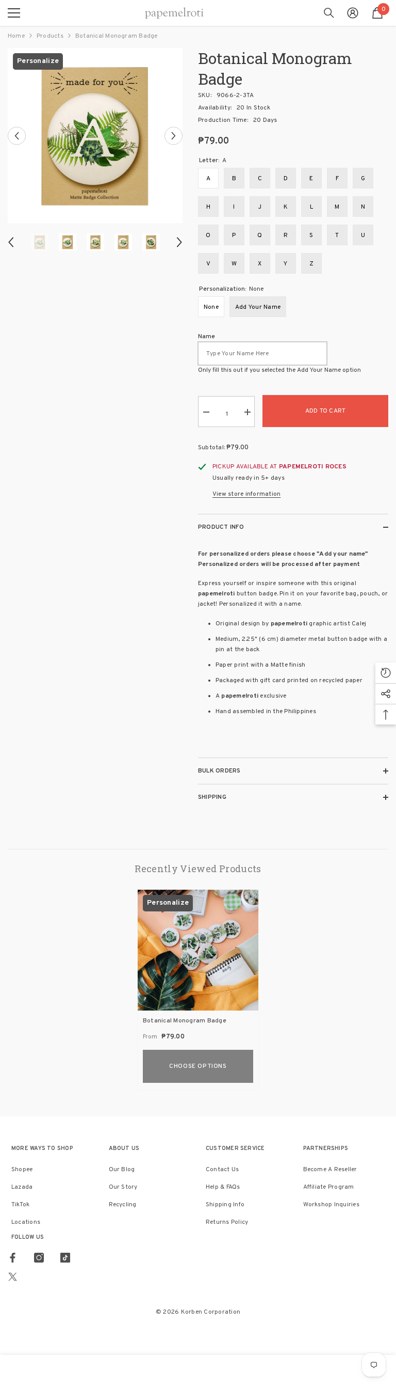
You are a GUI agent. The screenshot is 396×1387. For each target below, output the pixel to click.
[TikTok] (65, 1258)
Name (206, 337)
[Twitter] (13, 1277)
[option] (95, 135)
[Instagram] (39, 1258)
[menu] (14, 13)
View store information (246, 494)
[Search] (329, 13)
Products (50, 36)
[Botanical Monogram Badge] (198, 950)
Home (16, 36)
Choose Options (197, 1066)
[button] (17, 136)
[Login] (352, 13)
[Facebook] (13, 1258)
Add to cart (325, 411)
